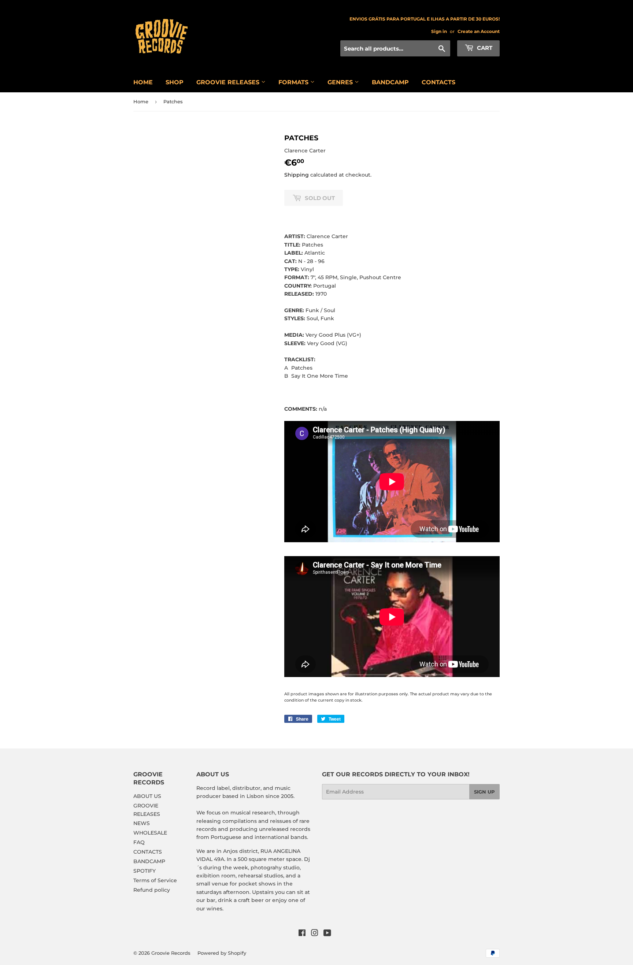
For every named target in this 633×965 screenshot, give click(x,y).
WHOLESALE (150, 832)
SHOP (175, 82)
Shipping (296, 174)
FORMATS (294, 82)
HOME (143, 82)
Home (140, 101)
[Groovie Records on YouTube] (327, 934)
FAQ (139, 842)
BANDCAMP (390, 82)
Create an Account (479, 31)
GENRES (341, 82)
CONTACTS (438, 82)
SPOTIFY (144, 871)
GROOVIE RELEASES (228, 82)
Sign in (439, 31)
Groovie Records (170, 953)
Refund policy (151, 890)
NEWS (141, 823)
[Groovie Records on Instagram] (314, 934)
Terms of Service (155, 880)
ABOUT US (147, 796)
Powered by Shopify (221, 953)
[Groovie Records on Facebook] (302, 934)
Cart (483, 47)
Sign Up (484, 792)
